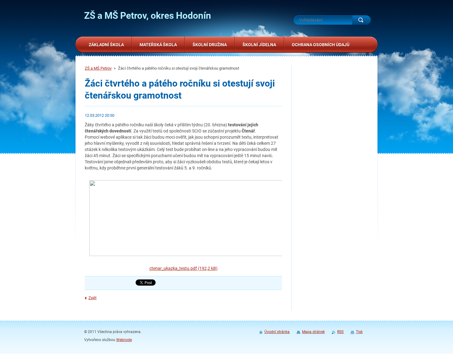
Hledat (361, 20)
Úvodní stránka (277, 332)
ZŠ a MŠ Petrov (98, 68)
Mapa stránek (313, 332)
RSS (340, 332)
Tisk (359, 332)
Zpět (92, 297)
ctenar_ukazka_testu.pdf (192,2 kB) (183, 268)
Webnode (124, 340)
